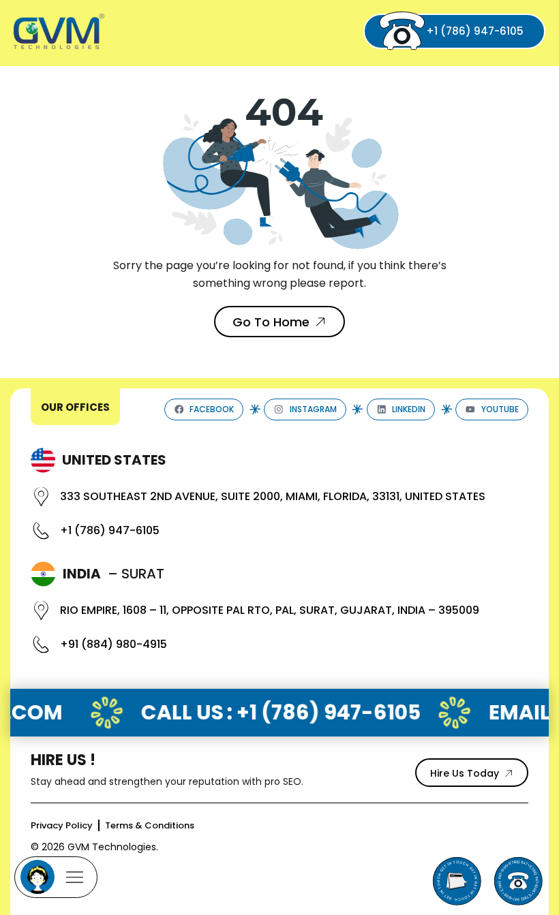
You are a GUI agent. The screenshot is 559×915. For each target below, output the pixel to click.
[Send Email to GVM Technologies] (457, 881)
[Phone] (518, 881)
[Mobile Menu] (55, 877)
